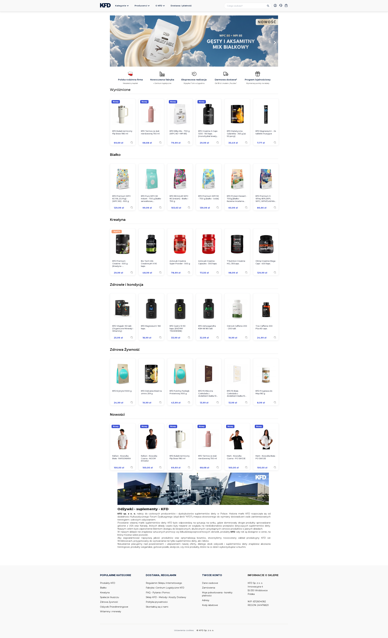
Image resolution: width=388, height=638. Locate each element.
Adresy (205, 600)
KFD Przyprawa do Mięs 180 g (264, 392)
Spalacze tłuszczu (109, 597)
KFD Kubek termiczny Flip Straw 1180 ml (122, 132)
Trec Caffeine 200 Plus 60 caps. (264, 327)
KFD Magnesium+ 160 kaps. (151, 327)
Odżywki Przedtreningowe (114, 606)
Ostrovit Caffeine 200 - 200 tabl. (237, 327)
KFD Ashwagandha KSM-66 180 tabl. (207, 327)
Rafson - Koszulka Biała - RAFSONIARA (121, 457)
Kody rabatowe (210, 605)
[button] (122, 41)
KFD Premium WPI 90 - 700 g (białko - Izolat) (208, 197)
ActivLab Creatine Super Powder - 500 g (180, 262)
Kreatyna (117, 220)
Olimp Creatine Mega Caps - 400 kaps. (265, 262)
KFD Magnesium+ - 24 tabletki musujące (266, 132)
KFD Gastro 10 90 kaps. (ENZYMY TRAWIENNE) (178, 328)
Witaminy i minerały (110, 611)
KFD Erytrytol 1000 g (122, 391)
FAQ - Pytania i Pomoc (158, 592)
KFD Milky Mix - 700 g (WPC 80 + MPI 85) (180, 132)
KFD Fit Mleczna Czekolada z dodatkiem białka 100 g (208, 393)
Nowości (117, 415)
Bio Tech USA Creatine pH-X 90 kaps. (149, 263)
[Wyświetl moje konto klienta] (275, 5)
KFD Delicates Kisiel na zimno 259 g (151, 392)
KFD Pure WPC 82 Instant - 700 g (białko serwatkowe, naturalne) (151, 198)
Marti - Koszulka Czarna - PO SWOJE (236, 457)
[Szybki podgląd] (131, 142)
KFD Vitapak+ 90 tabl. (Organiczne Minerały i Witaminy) (122, 328)
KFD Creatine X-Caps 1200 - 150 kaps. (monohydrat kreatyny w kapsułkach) (208, 134)
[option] (194, 41)
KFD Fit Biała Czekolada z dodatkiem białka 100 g (236, 393)
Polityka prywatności (157, 602)
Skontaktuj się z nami (157, 606)
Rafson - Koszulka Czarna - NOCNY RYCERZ (149, 458)
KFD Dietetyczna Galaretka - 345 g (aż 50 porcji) (236, 133)
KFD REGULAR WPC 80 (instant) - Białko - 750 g (179, 198)
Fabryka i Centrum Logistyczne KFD (165, 587)
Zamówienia (208, 587)
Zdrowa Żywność (125, 350)
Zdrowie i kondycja (126, 285)
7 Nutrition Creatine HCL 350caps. (236, 262)
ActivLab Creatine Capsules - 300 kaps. (207, 262)
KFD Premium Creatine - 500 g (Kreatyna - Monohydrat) (120, 263)
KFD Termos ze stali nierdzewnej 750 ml (150, 132)
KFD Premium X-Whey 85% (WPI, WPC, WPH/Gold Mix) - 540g (265, 198)
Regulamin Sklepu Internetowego (164, 583)
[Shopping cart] (286, 5)
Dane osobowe (210, 583)
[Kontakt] (281, 6)
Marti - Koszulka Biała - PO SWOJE (266, 457)
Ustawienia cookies (184, 630)
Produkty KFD (107, 583)
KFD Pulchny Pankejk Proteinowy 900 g (179, 392)
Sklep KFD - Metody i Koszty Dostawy (166, 597)
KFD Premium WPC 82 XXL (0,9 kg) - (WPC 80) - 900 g (121, 198)
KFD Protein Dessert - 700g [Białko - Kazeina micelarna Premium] (237, 198)
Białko (115, 155)
